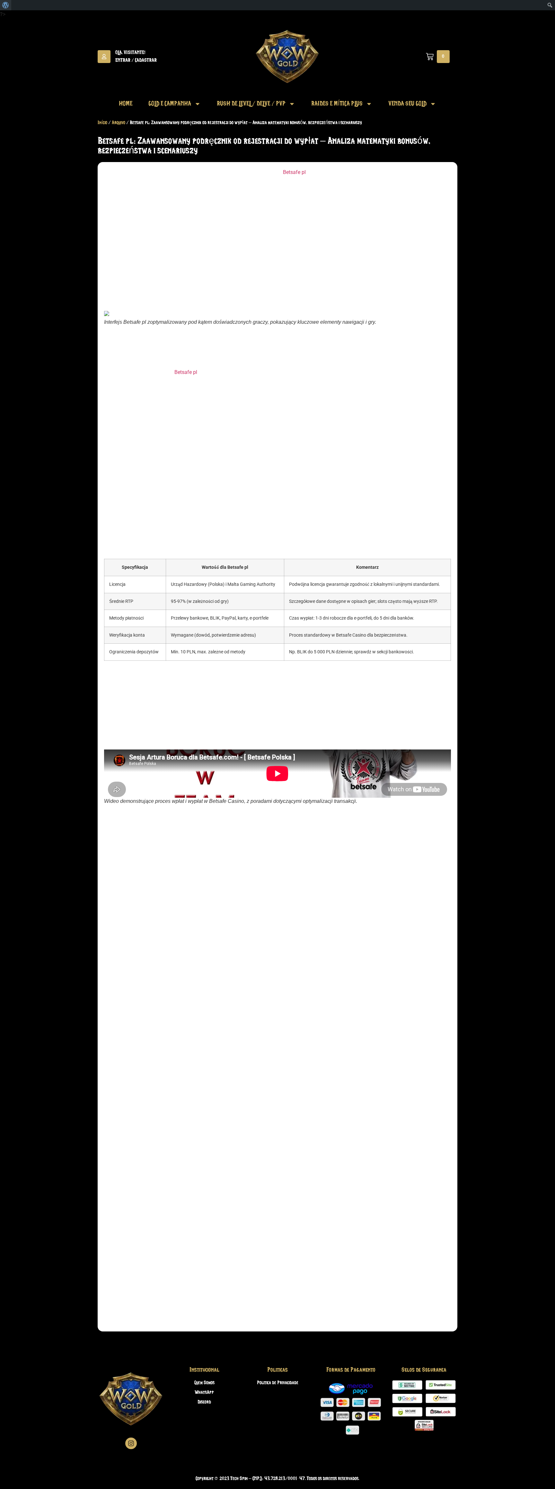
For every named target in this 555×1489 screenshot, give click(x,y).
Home (125, 104)
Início (102, 123)
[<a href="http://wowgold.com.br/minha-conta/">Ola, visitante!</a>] (104, 56)
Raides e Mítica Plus (337, 104)
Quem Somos (204, 1383)
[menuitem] (5, 5)
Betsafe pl (294, 172)
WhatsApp (204, 1392)
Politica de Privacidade (277, 1383)
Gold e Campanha (169, 104)
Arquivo (118, 123)
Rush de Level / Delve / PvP (251, 104)
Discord (204, 1402)
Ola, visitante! (130, 53)
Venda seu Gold (407, 104)
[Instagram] (131, 1443)
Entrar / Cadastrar (136, 60)
